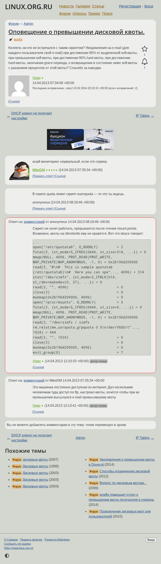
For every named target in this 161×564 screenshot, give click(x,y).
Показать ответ (43, 176)
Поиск (107, 14)
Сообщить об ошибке (17, 543)
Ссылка (14, 101)
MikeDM (38, 170)
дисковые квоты (35, 459)
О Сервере (11, 539)
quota (18, 39)
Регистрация (130, 6)
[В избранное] (144, 49)
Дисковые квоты (35, 466)
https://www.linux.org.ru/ (18, 548)
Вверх (151, 539)
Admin (28, 24)
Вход (148, 6)
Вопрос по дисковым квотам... (123, 483)
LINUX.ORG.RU (28, 6)
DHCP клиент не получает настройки (31, 115)
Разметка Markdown (57, 539)
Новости (66, 6)
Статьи (98, 6)
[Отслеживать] (144, 61)
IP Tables (143, 116)
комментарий (34, 222)
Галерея (83, 6)
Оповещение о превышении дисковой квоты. (76, 32)
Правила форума (31, 539)
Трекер (94, 14)
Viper (36, 78)
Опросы (79, 14)
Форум (65, 14)
